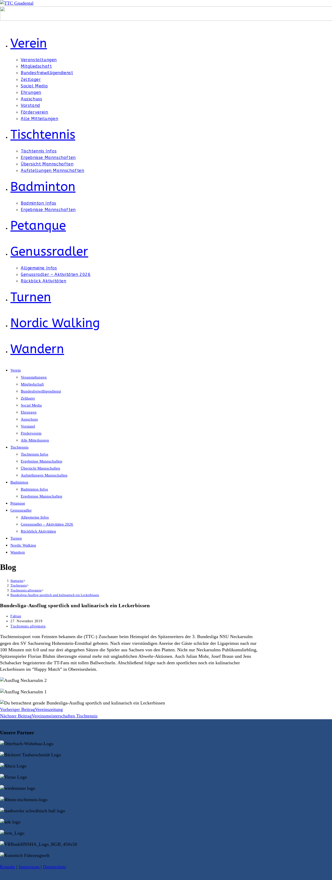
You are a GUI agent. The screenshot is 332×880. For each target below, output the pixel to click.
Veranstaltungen (34, 377)
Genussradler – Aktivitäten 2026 (47, 524)
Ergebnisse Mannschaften (41, 461)
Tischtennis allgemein (28, 626)
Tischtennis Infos (34, 454)
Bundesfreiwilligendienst (41, 391)
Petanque (17, 503)
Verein (15, 370)
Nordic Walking (23, 545)
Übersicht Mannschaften (40, 468)
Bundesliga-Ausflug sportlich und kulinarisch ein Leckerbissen (54, 595)
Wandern (17, 552)
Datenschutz (54, 866)
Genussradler (21, 510)
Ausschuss (29, 419)
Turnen (16, 538)
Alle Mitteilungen (35, 440)
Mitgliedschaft (32, 384)
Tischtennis (19, 447)
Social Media (31, 405)
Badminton (19, 482)
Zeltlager (28, 398)
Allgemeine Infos (35, 517)
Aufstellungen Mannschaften (44, 475)
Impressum (30, 866)
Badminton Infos (34, 489)
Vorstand (28, 426)
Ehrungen (29, 412)
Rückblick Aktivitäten (38, 531)
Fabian (15, 616)
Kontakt (7, 866)
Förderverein (31, 433)
